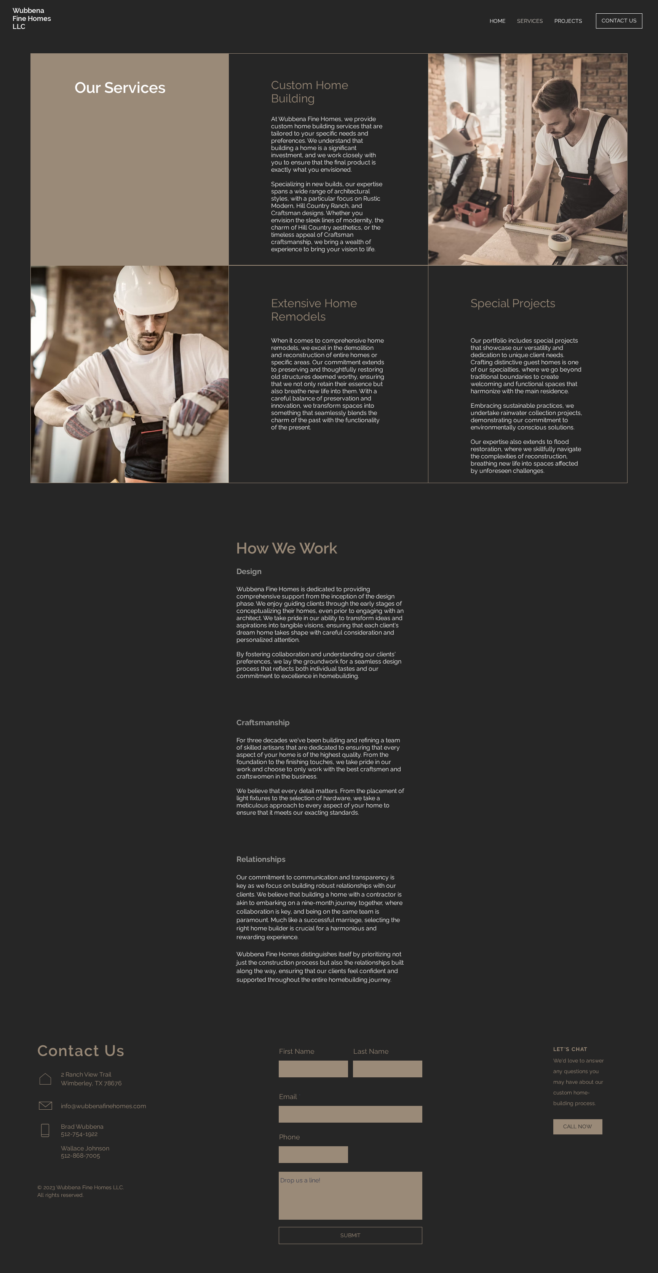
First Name (297, 1051)
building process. (575, 1103)
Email (288, 1096)
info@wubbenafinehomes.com (103, 1106)
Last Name (371, 1051)
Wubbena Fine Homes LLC (32, 18)
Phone (289, 1137)
